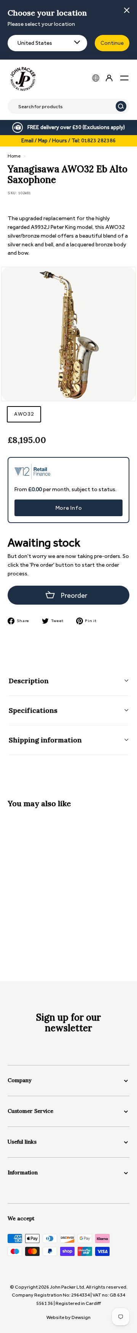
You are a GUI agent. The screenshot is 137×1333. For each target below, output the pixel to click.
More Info (68, 507)
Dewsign (81, 1317)
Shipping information (45, 740)
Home (14, 156)
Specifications (33, 710)
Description (29, 680)
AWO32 (24, 414)
